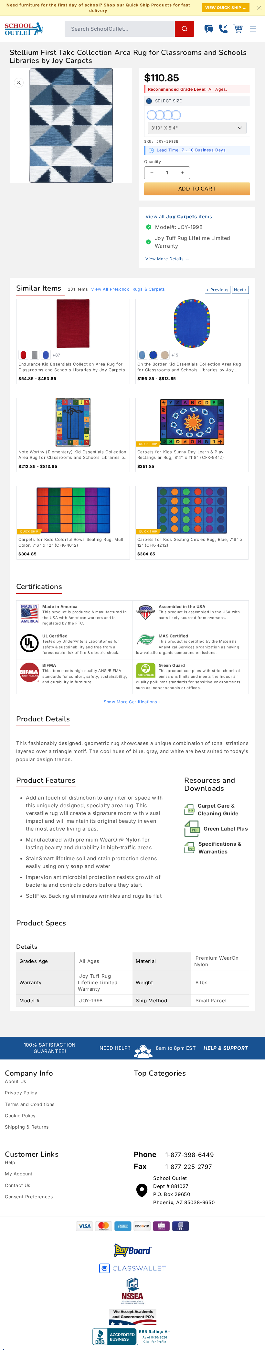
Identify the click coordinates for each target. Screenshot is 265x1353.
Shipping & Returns (27, 1127)
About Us (15, 1081)
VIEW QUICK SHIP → (226, 7)
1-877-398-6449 (189, 1155)
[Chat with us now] (209, 29)
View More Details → (167, 258)
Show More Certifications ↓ (132, 701)
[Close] (259, 8)
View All (128, 289)
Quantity (152, 161)
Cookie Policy (20, 1115)
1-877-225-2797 (188, 1167)
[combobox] (129, 29)
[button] (238, 29)
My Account (19, 1173)
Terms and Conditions (30, 1104)
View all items (178, 216)
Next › (240, 289)
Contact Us (17, 1185)
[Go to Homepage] (31, 28)
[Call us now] (223, 29)
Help (10, 1162)
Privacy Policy (21, 1092)
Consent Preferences (29, 1196)
